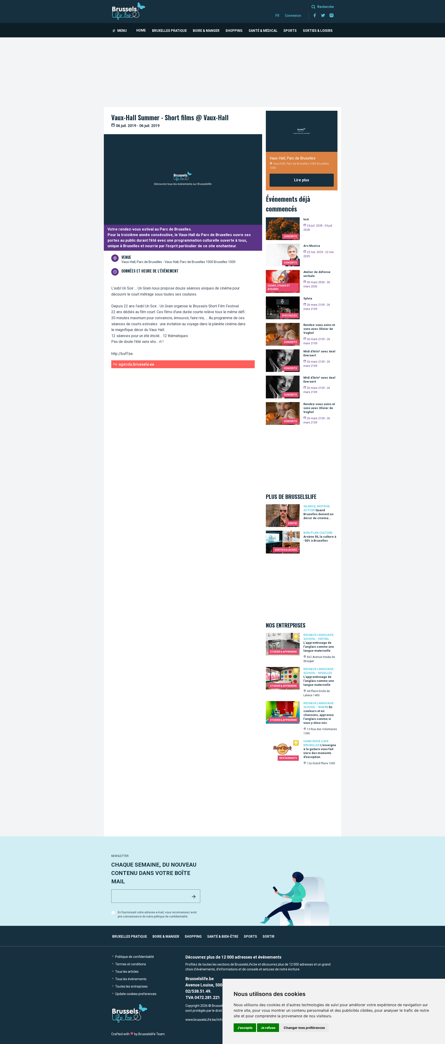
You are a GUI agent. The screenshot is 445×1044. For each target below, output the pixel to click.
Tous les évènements (130, 979)
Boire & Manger (206, 31)
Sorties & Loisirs (318, 31)
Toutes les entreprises (131, 986)
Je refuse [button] (268, 1028)
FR (277, 15)
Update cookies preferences (135, 994)
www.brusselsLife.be (200, 1019)
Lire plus (301, 180)
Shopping (234, 31)
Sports (290, 31)
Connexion (293, 15)
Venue (126, 257)
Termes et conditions (130, 964)
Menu (122, 31)
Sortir (268, 936)
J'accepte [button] (244, 1028)
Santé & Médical (263, 31)
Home (141, 30)
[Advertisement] (222, 72)
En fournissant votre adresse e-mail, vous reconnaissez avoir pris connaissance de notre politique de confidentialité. (157, 914)
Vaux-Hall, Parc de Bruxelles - (143, 262)
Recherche (325, 7)
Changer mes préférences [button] (304, 1028)
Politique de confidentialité (134, 957)
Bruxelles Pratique (169, 31)
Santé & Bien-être (222, 936)
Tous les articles (126, 971)
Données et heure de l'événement (149, 271)
